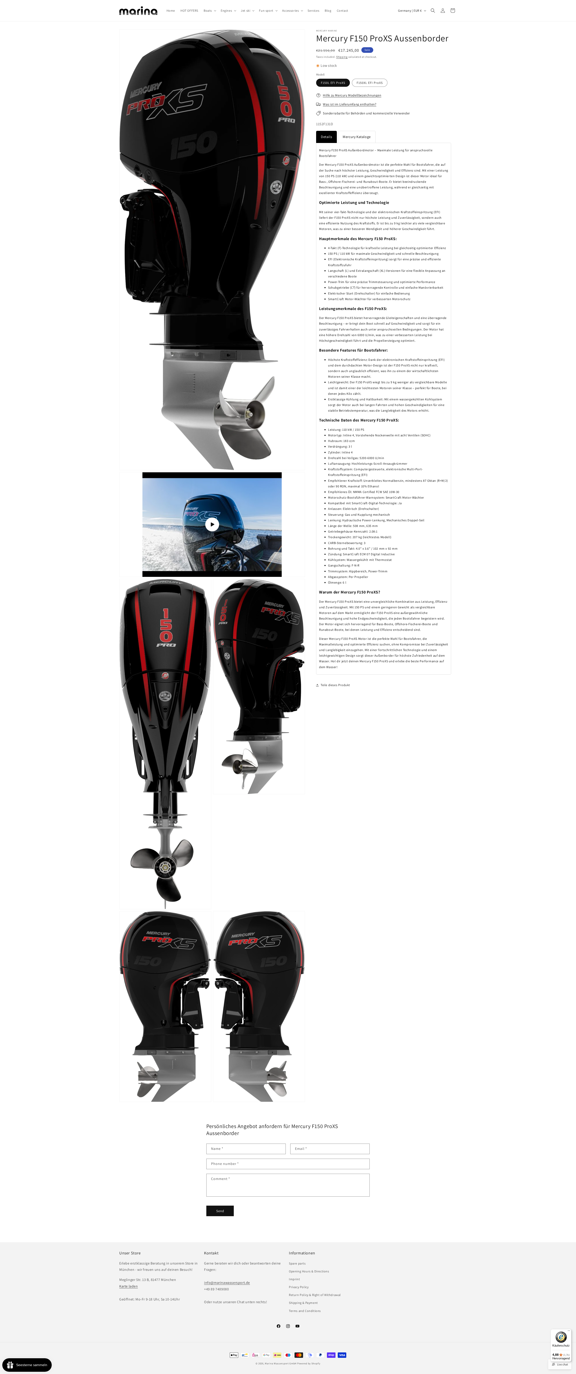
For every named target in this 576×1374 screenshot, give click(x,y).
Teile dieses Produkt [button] (335, 685)
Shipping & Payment (303, 1303)
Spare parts (297, 1263)
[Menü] (569, 1331)
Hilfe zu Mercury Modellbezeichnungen (352, 95)
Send (220, 1211)
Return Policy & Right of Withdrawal (315, 1295)
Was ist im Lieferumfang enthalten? (349, 104)
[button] (209, 10)
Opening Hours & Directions (309, 1271)
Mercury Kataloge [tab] (357, 136)
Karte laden (128, 1286)
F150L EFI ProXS (333, 83)
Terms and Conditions (305, 1311)
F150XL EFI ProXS (370, 83)
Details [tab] (326, 136)
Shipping (342, 56)
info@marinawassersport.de (227, 1282)
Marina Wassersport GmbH (281, 1363)
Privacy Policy (298, 1287)
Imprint (294, 1279)
